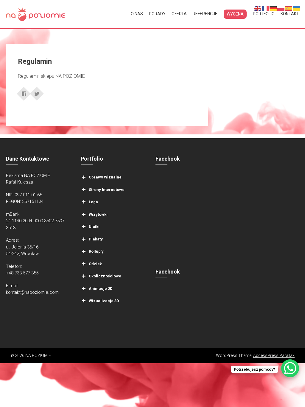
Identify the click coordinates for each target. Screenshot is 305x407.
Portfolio (264, 13)
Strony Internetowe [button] (107, 189)
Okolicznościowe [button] (105, 276)
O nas (137, 13)
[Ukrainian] (297, 8)
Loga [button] (93, 202)
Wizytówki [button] (98, 214)
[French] (266, 8)
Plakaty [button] (96, 239)
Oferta (179, 13)
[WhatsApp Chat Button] (290, 368)
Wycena (235, 14)
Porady (157, 13)
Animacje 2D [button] (101, 288)
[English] (258, 8)
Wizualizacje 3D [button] (104, 301)
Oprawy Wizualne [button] (105, 177)
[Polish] (281, 8)
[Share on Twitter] (36, 91)
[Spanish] (289, 8)
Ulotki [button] (94, 226)
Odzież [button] (95, 263)
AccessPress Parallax (274, 355)
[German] (273, 8)
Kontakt (290, 13)
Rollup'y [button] (96, 251)
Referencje (205, 13)
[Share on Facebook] (23, 91)
